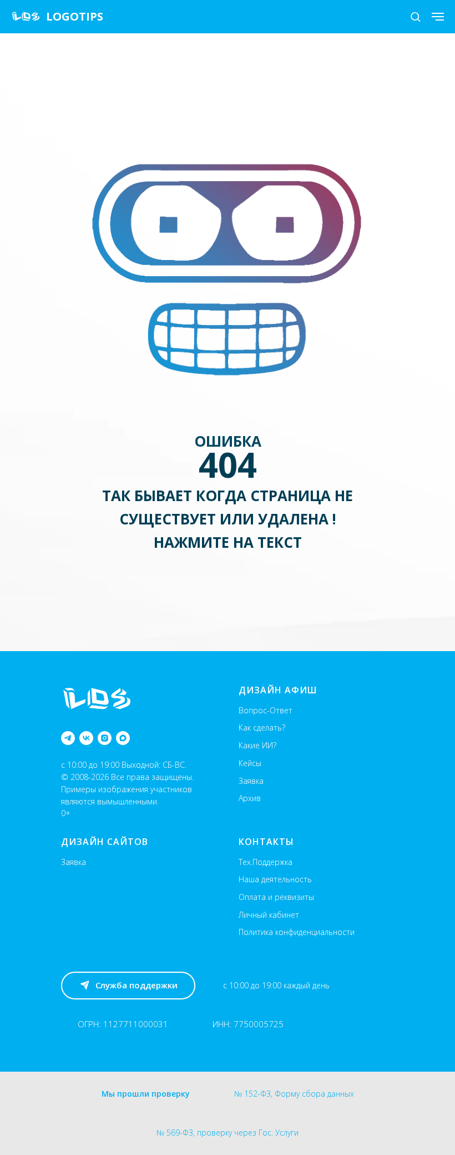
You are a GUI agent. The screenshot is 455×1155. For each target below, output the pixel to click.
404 (228, 464)
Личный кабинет (269, 914)
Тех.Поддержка (265, 862)
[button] (415, 16)
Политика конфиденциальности (297, 932)
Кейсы (250, 763)
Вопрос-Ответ (265, 710)
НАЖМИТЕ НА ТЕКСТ (228, 542)
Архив (250, 798)
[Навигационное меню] (438, 17)
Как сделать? (262, 727)
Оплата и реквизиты (276, 897)
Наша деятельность (275, 879)
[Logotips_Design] (68, 738)
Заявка (251, 781)
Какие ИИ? (257, 745)
